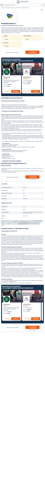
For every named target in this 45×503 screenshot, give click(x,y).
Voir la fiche (7, 91)
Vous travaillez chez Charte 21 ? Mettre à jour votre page (13, 100)
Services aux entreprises (8, 7)
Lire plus (18, 32)
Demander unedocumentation (16, 91)
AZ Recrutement (27, 77)
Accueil (2, 7)
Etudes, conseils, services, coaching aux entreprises (20, 7)
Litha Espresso (6, 77)
